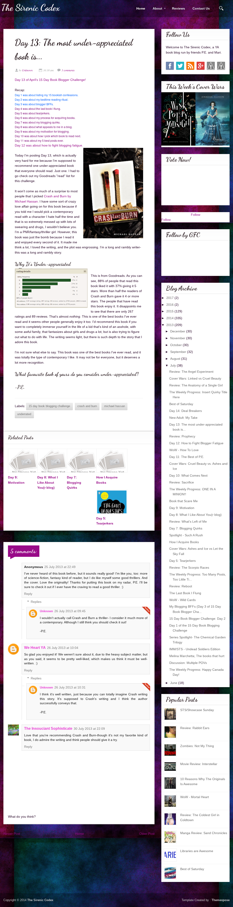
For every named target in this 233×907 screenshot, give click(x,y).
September (178, 352)
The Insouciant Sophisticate (48, 728)
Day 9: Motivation (181, 508)
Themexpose (221, 900)
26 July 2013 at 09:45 (70, 611)
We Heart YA (35, 648)
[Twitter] (180, 66)
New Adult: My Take (183, 417)
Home (140, 8)
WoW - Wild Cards (182, 600)
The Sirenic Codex (30, 7)
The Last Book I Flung (185, 593)
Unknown (46, 611)
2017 (170, 298)
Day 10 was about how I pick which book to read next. (48, 136)
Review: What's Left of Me (188, 521)
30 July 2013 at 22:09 (89, 728)
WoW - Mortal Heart (194, 797)
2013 (170, 325)
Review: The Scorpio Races (189, 567)
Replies (36, 602)
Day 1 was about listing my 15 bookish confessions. (46, 95)
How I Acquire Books (184, 542)
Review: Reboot (180, 586)
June (174, 683)
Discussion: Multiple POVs (188, 663)
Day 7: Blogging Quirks (74, 482)
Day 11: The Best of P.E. (186, 457)
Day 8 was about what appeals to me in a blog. (43, 127)
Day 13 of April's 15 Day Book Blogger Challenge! (51, 80)
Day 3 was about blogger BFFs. (34, 104)
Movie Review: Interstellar (198, 764)
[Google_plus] (201, 66)
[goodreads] (211, 66)
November (178, 338)
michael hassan (114, 406)
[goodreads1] (221, 66)
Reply (28, 594)
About (155, 8)
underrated (24, 414)
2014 (170, 318)
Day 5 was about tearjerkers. (32, 113)
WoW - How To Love (184, 450)
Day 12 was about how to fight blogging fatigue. (49, 145)
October (176, 345)
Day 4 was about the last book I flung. (38, 108)
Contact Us (201, 8)
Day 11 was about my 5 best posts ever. (39, 140)
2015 (170, 311)
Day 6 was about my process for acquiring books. (45, 118)
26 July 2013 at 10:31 (70, 687)
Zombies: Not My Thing (197, 746)
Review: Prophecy (182, 436)
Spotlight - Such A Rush (186, 535)
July (173, 365)
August (175, 358)
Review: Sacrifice (181, 482)
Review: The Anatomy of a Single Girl (196, 385)
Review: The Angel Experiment (191, 371)
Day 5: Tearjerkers (182, 561)
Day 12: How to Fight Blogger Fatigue (196, 443)
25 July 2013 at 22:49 (60, 567)
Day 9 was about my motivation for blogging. (42, 131)
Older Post (146, 833)
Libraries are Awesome (196, 851)
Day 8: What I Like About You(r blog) (47, 482)
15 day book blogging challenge (49, 406)
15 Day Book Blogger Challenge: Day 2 (197, 618)
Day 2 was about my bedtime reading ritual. (41, 99)
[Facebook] (170, 66)
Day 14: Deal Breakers (185, 411)
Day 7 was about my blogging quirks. (38, 122)
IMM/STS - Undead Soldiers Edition (194, 649)
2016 (170, 304)
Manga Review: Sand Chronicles (203, 833)
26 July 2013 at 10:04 (62, 648)
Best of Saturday (181, 404)
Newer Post (11, 833)
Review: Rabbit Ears (194, 728)
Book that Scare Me (183, 501)
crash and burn (87, 406)
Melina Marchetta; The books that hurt (196, 656)
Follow (195, 214)
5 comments (68, 70)
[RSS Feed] (190, 66)
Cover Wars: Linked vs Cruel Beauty (195, 378)
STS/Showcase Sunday (197, 710)
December (178, 331)
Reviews (178, 8)
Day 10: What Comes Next (188, 475)
